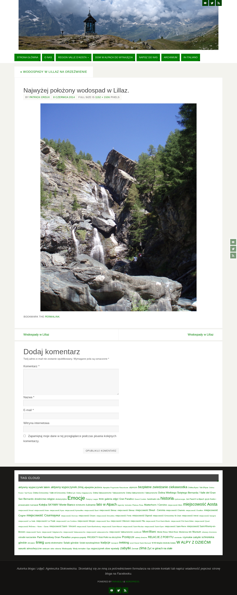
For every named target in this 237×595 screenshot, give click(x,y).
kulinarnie (91, 505)
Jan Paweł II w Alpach (195, 499)
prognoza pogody (78, 537)
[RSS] (233, 255)
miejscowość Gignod (142, 515)
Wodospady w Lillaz (36, 334)
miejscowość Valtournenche (121, 532)
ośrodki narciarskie (27, 537)
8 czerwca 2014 (64, 97)
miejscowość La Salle (26, 521)
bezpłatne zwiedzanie (153, 487)
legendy (121, 505)
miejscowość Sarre (33, 532)
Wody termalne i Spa (81, 549)
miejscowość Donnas (69, 516)
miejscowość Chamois (175, 510)
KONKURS (80, 505)
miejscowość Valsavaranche (74, 532)
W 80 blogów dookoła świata (164, 543)
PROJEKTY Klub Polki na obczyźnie (104, 537)
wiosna (58, 549)
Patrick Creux (39, 97)
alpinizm (133, 487)
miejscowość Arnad (25, 510)
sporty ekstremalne (54, 543)
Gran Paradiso (126, 499)
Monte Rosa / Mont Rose (167, 532)
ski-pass (31, 543)
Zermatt (135, 549)
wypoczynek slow (100, 548)
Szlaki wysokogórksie (89, 543)
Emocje (76, 498)
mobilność (138, 532)
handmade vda (153, 499)
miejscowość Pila (137, 521)
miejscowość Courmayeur (43, 515)
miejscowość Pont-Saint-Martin (158, 521)
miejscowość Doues (87, 516)
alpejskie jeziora (93, 487)
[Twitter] (233, 249)
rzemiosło (178, 537)
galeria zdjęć (111, 498)
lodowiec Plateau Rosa (134, 505)
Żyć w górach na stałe (159, 548)
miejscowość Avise (41, 510)
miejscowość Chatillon (194, 510)
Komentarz (31, 366)
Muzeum (196, 532)
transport (114, 543)
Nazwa (28, 397)
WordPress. (132, 581)
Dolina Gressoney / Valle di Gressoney (49, 493)
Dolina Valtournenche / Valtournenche (141, 493)
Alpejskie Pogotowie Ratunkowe (115, 487)
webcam (46, 549)
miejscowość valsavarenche (97, 532)
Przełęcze (128, 537)
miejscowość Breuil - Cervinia (150, 510)
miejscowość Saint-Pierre (175, 526)
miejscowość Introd (190, 516)
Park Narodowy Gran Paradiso (54, 537)
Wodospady (67, 549)
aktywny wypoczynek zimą (67, 487)
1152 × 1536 (102, 97)
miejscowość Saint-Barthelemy (89, 526)
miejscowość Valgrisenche (52, 532)
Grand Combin (140, 499)
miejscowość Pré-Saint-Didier (182, 521)
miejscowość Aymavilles (74, 510)
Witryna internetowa (36, 423)
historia (167, 498)
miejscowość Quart (202, 521)
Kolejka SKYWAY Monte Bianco (57, 504)
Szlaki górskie (71, 542)
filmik (101, 499)
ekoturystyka (61, 499)
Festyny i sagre (92, 499)
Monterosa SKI (185, 532)
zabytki (125, 548)
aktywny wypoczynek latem (34, 487)
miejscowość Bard (91, 510)
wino (52, 549)
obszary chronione (209, 532)
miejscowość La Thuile (45, 521)
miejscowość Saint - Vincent (62, 526)
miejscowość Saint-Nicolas (133, 526)
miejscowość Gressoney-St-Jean (167, 516)
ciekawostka (178, 487)
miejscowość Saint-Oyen (154, 526)
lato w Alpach (106, 504)
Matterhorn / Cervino (155, 505)
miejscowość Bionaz (108, 510)
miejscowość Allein (175, 505)
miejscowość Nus (103, 521)
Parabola (117, 581)
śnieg (40, 542)
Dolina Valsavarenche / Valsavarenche (109, 493)
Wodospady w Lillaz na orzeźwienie (53, 71)
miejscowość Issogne (207, 516)
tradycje (105, 542)
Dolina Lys (71, 493)
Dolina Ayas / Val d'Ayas (198, 487)
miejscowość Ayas (57, 510)
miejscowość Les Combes (66, 521)
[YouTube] (233, 242)
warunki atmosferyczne (30, 548)
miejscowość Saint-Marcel (112, 526)
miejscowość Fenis (123, 516)
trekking (124, 542)
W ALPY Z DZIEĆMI (193, 542)
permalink (52, 316)
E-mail (28, 410)
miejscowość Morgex (86, 521)
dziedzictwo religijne (45, 499)
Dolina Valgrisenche (84, 493)
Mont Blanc (149, 531)
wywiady (115, 548)
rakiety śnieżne (141, 537)
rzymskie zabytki (192, 537)
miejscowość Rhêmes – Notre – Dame (33, 526)
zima (142, 548)
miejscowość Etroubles (105, 516)
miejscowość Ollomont (120, 521)
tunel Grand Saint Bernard (140, 543)
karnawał (34, 505)
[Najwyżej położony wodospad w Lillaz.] (118, 207)
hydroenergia (180, 499)
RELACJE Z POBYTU (160, 537)
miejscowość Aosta (200, 504)
